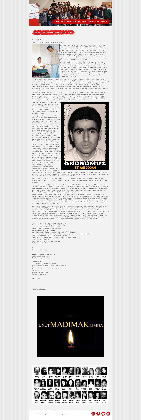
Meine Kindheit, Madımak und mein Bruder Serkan (53, 32)
